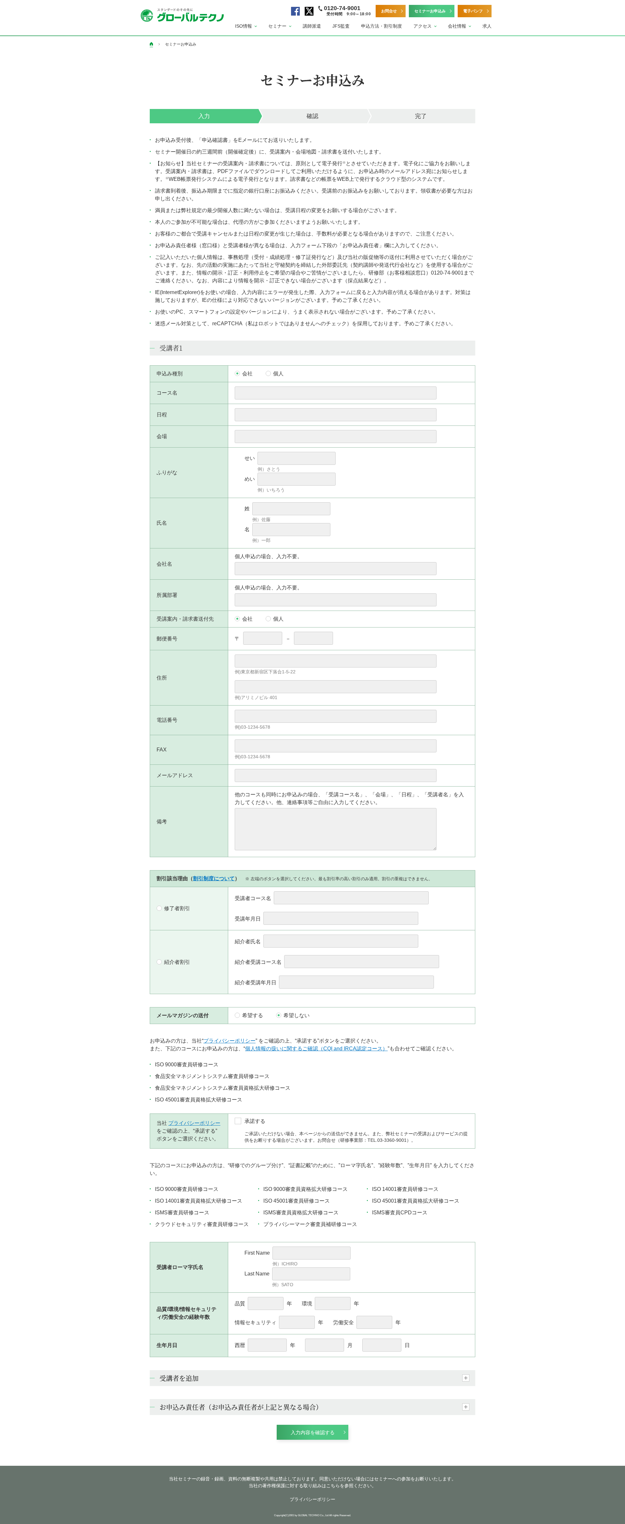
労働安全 (343, 1322)
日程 (162, 414)
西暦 (240, 1345)
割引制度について (214, 878)
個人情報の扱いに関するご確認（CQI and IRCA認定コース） (316, 1048)
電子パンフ (473, 11)
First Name (257, 1253)
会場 (162, 436)
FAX (162, 749)
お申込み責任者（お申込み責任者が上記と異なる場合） (241, 1407)
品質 (240, 1303)
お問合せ (389, 11)
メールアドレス (175, 775)
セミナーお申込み (430, 11)
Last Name (257, 1273)
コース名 (167, 393)
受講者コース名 (253, 898)
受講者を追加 (179, 1378)
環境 (307, 1303)
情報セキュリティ (255, 1322)
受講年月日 (248, 919)
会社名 (164, 564)
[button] (246, 26)
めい (249, 479)
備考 (162, 821)
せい (249, 458)
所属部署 (167, 595)
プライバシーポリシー (229, 1041)
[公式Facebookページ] (295, 11)
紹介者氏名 (248, 941)
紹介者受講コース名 (258, 962)
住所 (162, 678)
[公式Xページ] (309, 11)
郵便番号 (167, 638)
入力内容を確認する (313, 1432)
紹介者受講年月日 (255, 982)
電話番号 (167, 720)
